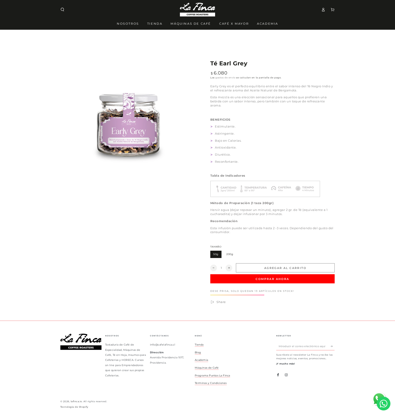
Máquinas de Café (207, 367)
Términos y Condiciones (211, 383)
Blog (198, 352)
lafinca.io (76, 401)
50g (217, 255)
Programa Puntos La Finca (212, 375)
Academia (201, 360)
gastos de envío (225, 77)
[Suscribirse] (333, 346)
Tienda (199, 344)
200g (231, 255)
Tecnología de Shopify (74, 407)
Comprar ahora (272, 279)
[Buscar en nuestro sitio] (62, 9)
